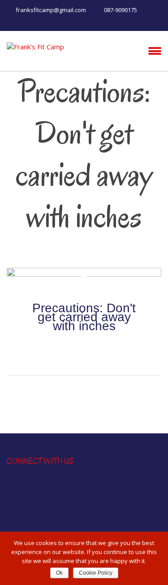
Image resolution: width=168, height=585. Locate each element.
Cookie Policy (95, 573)
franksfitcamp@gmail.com (51, 10)
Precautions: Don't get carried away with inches (84, 321)
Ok (59, 573)
